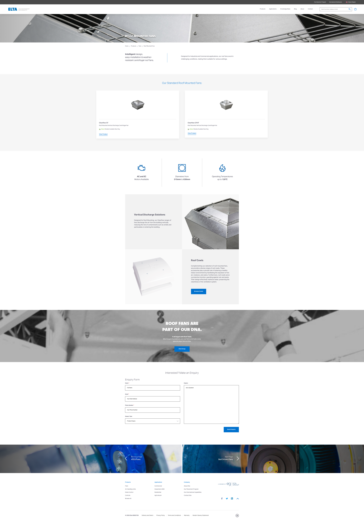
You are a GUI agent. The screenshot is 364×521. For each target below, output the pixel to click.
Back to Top (238, 499)
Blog (295, 9)
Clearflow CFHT (226, 114)
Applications (273, 9)
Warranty (186, 515)
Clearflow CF (137, 115)
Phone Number (129, 405)
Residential (158, 492)
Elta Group (182, 349)
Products (262, 9)
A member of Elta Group (226, 484)
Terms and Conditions (174, 515)
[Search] (349, 9)
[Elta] (19, 9)
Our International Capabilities (192, 492)
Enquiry (186, 383)
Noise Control (129, 492)
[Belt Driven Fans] (273, 459)
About (302, 9)
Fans (140, 46)
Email (127, 394)
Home (126, 46)
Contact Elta (187, 495)
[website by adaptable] (237, 515)
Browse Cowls (198, 291)
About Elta (187, 486)
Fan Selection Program (320, 2)
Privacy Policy (160, 515)
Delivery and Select (147, 515)
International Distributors (335, 2)
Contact (310, 9)
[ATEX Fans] (91, 459)
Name (127, 383)
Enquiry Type (128, 416)
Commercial (158, 486)
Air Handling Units (130, 489)
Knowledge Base (285, 9)
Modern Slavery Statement (201, 515)
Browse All (128, 498)
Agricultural (158, 495)
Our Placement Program (191, 489)
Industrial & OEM (159, 489)
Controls (127, 495)
